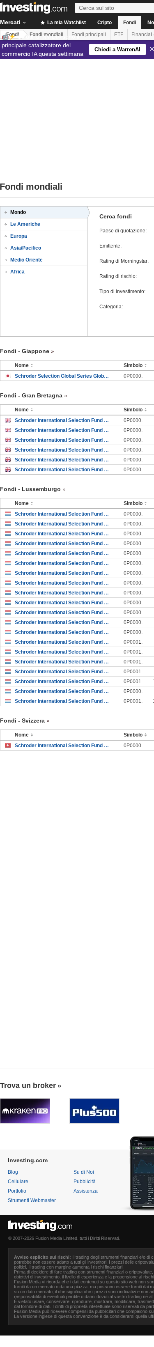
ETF (118, 34)
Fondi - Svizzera (22, 720)
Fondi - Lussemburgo (30, 489)
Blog (13, 1172)
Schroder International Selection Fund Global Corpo (63, 691)
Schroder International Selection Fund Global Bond (63, 450)
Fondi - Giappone (24, 351)
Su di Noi (84, 1172)
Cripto (104, 22)
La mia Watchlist (66, 22)
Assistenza (86, 1191)
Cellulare (18, 1181)
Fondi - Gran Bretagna (31, 395)
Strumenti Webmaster (32, 1200)
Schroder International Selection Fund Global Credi (63, 642)
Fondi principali (88, 34)
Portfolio (17, 1191)
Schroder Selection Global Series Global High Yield (63, 376)
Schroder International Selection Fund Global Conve (63, 440)
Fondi (129, 22)
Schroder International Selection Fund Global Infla (63, 460)
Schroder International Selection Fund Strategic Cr (63, 681)
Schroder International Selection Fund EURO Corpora (63, 514)
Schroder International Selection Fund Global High (63, 420)
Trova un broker (28, 1085)
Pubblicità (85, 1181)
